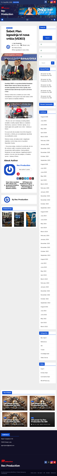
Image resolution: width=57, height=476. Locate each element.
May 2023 (43, 271)
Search (42, 27)
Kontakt (48, 472)
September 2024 (45, 208)
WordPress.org (45, 380)
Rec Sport (44, 338)
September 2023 (45, 255)
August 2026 (44, 117)
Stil (41, 345)
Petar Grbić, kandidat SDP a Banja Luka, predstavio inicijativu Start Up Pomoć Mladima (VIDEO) (12, 185)
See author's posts (24, 169)
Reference (44, 341)
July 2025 (43, 168)
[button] (51, 19)
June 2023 (44, 267)
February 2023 (45, 283)
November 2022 (45, 295)
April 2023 (44, 275)
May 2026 (43, 128)
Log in (42, 369)
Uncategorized (45, 353)
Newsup (22, 472)
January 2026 (45, 144)
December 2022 (45, 291)
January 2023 (45, 287)
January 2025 (45, 192)
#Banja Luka (25, 45)
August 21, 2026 (9, 408)
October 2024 (45, 204)
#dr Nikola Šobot (16, 47)
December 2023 (45, 243)
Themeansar (4, 473)
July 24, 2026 (36, 424)
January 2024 (45, 239)
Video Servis (44, 357)
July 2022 (43, 310)
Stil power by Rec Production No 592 (39, 404)
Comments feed (45, 376)
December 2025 (45, 148)
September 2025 (45, 160)
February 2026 (45, 140)
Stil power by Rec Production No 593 (12, 404)
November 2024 (45, 200)
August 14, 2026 (36, 408)
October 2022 (45, 299)
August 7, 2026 (9, 424)
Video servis (33, 472)
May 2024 (44, 223)
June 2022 (44, 314)
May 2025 (43, 176)
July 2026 (43, 120)
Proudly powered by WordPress (8, 472)
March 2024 (44, 231)
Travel (42, 349)
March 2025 (44, 184)
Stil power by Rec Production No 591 (12, 421)
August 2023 (44, 259)
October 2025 (45, 156)
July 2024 (44, 215)
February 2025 (45, 188)
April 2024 (44, 227)
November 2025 (45, 152)
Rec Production (18, 43)
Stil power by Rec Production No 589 (39, 421)
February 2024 (45, 235)
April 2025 (44, 180)
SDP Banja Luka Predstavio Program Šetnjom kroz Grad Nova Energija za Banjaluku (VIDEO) (26, 185)
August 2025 (44, 164)
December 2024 (45, 196)
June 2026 (44, 124)
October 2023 (45, 251)
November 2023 (45, 247)
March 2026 (44, 136)
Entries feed (44, 372)
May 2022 (43, 318)
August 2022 (44, 306)
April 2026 (44, 132)
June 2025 (44, 172)
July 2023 (43, 263)
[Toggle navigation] (27, 20)
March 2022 (44, 326)
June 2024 (44, 219)
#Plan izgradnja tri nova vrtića (20, 50)
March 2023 (44, 279)
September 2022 (45, 303)
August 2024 (44, 212)
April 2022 (44, 322)
